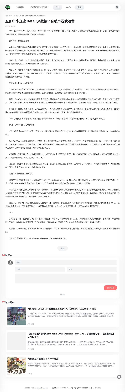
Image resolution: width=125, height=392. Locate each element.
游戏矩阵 (20, 7)
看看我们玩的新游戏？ (40, 7)
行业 (57, 7)
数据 (79, 7)
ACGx (68, 7)
